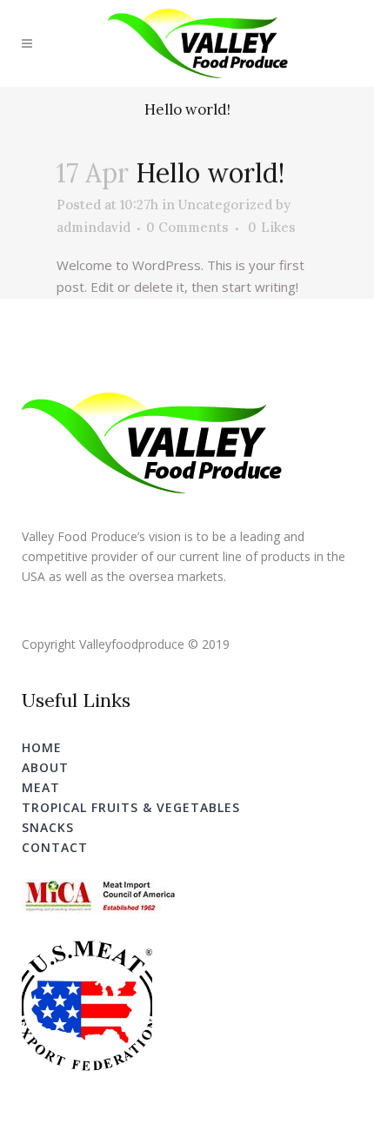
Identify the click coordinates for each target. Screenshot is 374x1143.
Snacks (48, 827)
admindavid (93, 227)
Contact (55, 847)
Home (42, 747)
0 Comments (187, 227)
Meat (41, 787)
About (45, 767)
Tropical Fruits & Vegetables (131, 807)
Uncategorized (225, 204)
